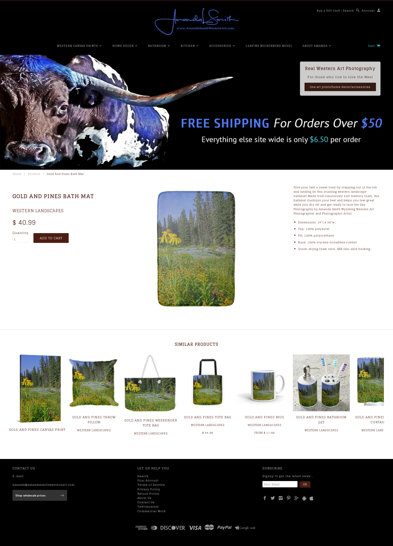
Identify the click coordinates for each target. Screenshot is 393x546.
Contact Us (146, 502)
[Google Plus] (296, 498)
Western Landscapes (38, 210)
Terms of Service (151, 484)
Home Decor (123, 45)
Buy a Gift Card (328, 10)
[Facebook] (264, 498)
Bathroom (157, 45)
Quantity (20, 232)
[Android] (304, 498)
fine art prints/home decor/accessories (340, 87)
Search (348, 10)
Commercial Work (151, 511)
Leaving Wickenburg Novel (269, 45)
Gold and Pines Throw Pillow (94, 419)
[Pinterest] (288, 498)
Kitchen (188, 45)
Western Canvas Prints (78, 45)
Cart (372, 45)
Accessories (220, 45)
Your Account (148, 480)
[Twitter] (272, 498)
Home (17, 174)
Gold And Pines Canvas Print (37, 429)
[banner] (196, 21)
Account (368, 10)
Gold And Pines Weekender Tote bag (150, 422)
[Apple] (312, 498)
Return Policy (148, 493)
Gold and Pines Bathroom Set (321, 419)
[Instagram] (280, 498)
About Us (144, 498)
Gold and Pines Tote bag (207, 417)
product (34, 174)
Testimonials (148, 506)
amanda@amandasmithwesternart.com (44, 484)
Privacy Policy (148, 489)
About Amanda (315, 45)
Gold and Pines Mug (264, 417)
